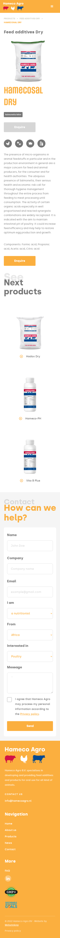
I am (10, 603)
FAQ (7, 870)
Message (14, 667)
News (8, 842)
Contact (10, 849)
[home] (18, 6)
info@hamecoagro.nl (18, 800)
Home (8, 823)
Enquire (19, 127)
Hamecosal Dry (13, 22)
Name (12, 535)
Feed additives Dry (30, 18)
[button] (52, 6)
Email (11, 581)
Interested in (17, 646)
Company (15, 558)
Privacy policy (29, 714)
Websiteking (12, 925)
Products (9, 18)
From (11, 624)
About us (10, 830)
